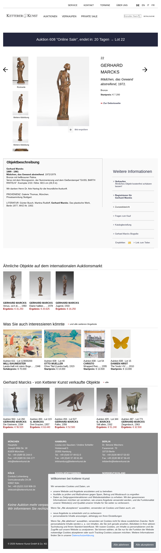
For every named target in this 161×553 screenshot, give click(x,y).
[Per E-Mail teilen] (128, 242)
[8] (144, 69)
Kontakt (89, 5)
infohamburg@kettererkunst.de (70, 461)
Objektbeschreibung (23, 162)
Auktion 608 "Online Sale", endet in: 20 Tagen (73, 39)
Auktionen (50, 16)
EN (143, 5)
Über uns (122, 5)
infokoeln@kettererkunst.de (21, 489)
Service (72, 5)
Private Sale (89, 16)
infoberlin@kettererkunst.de (116, 461)
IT (148, 5)
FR (153, 5)
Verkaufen (69, 16)
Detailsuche (149, 16)
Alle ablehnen (121, 544)
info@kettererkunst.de (19, 461)
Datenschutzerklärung (83, 535)
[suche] (139, 16)
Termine (105, 5)
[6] (5, 69)
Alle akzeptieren (145, 544)
